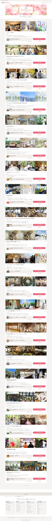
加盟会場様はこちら (26, 517)
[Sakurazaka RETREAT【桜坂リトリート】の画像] (26, 235)
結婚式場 (16, 496)
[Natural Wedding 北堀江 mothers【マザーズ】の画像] (26, 397)
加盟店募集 (30, 517)
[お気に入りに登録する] (45, 33)
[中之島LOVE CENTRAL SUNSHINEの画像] (26, 143)
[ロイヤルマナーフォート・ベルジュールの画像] (26, 166)
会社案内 (8, 517)
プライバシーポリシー (17, 517)
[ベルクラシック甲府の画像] (26, 26)
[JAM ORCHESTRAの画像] (26, 189)
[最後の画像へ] (45, 26)
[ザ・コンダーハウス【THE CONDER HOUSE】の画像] (26, 420)
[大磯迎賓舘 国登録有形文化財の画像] (26, 374)
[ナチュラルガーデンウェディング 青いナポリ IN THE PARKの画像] (26, 74)
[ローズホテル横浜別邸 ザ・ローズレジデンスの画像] (26, 304)
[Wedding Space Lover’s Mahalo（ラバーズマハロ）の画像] (26, 50)
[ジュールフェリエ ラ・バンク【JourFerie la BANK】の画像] (26, 258)
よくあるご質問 (43, 517)
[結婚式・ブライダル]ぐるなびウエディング (9, 496)
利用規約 (11, 517)
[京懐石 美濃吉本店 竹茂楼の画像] (26, 443)
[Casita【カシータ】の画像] (26, 281)
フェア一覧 (39, 62)
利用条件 (13, 517)
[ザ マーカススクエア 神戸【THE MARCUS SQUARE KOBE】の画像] (26, 97)
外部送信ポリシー (22, 517)
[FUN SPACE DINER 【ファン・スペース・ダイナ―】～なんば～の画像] (26, 327)
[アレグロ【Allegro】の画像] (26, 351)
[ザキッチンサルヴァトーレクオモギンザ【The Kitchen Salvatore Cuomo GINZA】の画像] (26, 212)
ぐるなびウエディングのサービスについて (36, 517)
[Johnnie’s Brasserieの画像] (26, 120)
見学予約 (40, 41)
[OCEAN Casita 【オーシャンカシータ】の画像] (26, 466)
